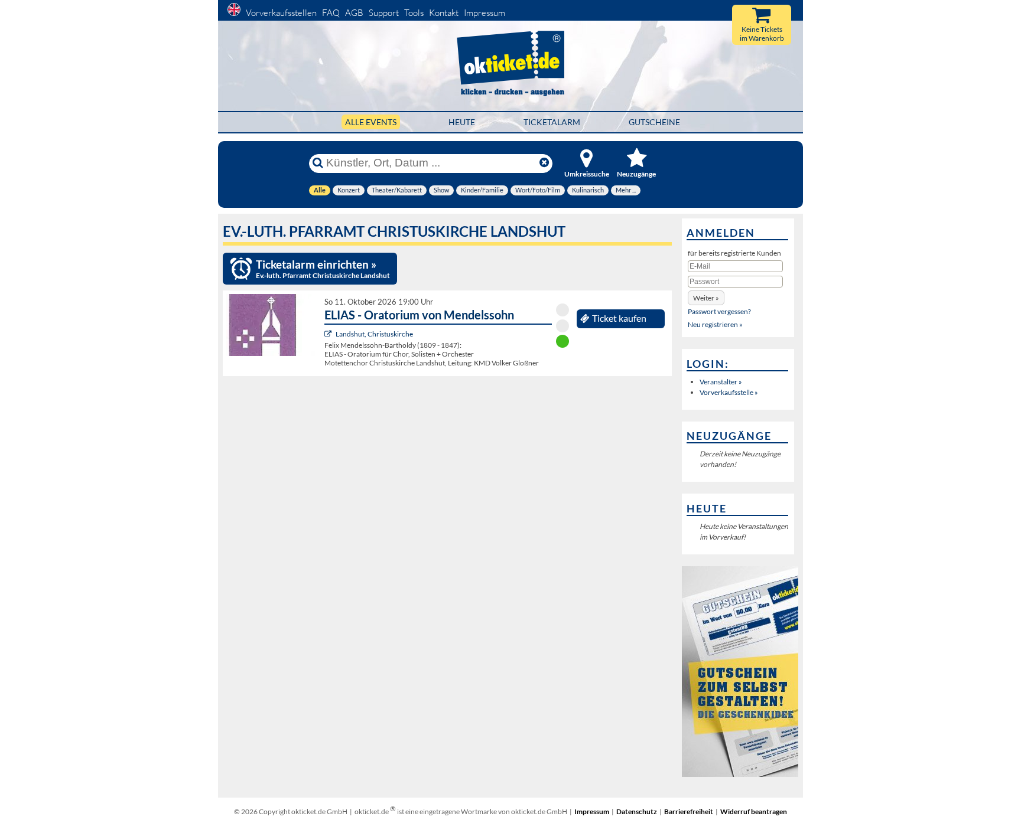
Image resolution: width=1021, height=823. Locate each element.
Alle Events (370, 122)
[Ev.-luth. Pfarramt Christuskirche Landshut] (329, 333)
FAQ (331, 12)
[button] (706, 297)
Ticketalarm (551, 122)
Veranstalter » (721, 381)
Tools (414, 12)
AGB (354, 12)
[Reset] (544, 162)
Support (384, 12)
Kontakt (444, 12)
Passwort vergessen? (719, 311)
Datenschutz (636, 811)
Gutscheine (654, 122)
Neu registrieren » (715, 324)
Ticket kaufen (619, 318)
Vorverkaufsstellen (281, 12)
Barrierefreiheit (688, 811)
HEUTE (461, 122)
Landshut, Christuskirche (374, 333)
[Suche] (318, 162)
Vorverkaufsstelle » (729, 392)
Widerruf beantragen (753, 811)
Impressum (484, 12)
